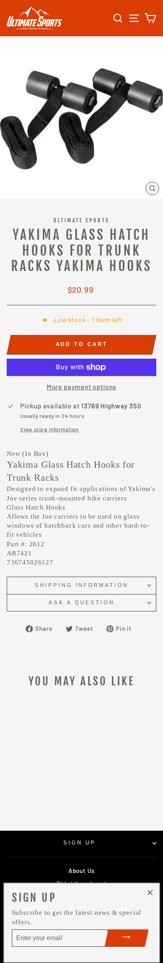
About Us (81, 870)
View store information (49, 429)
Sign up (79, 843)
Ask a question (81, 603)
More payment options (82, 387)
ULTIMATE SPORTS (81, 220)
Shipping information (82, 585)
